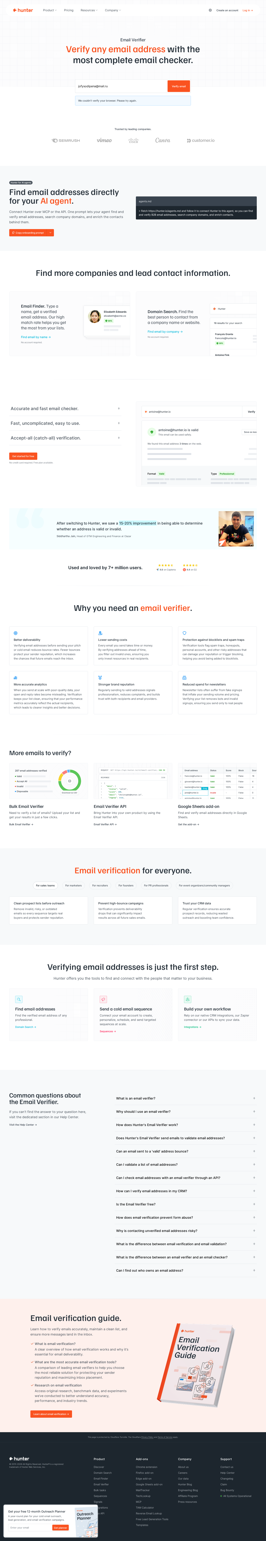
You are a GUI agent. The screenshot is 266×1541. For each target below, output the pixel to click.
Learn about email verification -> (51, 1414)
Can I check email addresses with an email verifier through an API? (168, 1177)
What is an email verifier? (135, 1098)
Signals (98, 1501)
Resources (88, 10)
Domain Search (24, 1027)
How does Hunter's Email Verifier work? (147, 1124)
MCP (139, 1501)
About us (183, 1467)
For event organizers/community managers (204, 885)
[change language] (210, 10)
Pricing (68, 10)
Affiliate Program (188, 1496)
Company (111, 10)
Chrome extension (146, 1467)
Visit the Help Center (21, 1124)
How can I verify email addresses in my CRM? (151, 1191)
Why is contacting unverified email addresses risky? (156, 1230)
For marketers (73, 885)
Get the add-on (187, 824)
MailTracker (143, 1490)
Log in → (248, 10)
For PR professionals (156, 885)
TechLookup (143, 1496)
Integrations (191, 1027)
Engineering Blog (188, 1490)
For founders (126, 885)
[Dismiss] (94, 1508)
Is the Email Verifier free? (135, 1204)
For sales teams (45, 885)
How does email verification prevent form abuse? (154, 1217)
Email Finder (101, 1478)
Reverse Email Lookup (149, 1513)
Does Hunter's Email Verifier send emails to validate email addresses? (170, 1138)
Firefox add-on (144, 1472)
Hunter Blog (185, 1484)
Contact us (226, 1467)
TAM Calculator (145, 1507)
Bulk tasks (100, 1490)
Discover (99, 1467)
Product (48, 10)
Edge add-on (143, 1478)
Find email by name (34, 337)
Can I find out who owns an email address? (149, 1270)
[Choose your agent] (50, 232)
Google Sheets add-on (149, 1484)
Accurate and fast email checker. (45, 408)
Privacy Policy (147, 1437)
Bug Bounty (227, 1490)
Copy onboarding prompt (30, 232)
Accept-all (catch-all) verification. (46, 438)
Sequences (106, 1031)
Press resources (187, 1501)
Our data (183, 1478)
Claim (223, 1484)
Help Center (227, 1472)
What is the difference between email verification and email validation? (171, 1244)
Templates (142, 1525)
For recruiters (100, 885)
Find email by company (163, 331)
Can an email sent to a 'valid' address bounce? (152, 1151)
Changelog (226, 1478)
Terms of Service (165, 1437)
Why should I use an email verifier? (143, 1111)
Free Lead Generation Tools (152, 1519)
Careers (182, 1472)
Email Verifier (101, 1484)
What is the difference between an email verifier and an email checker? (171, 1257)
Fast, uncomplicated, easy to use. (45, 423)
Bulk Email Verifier (19, 824)
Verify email (179, 86)
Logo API (99, 1513)
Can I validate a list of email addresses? (147, 1164)
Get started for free (23, 456)
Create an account (227, 10)
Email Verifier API (104, 824)
